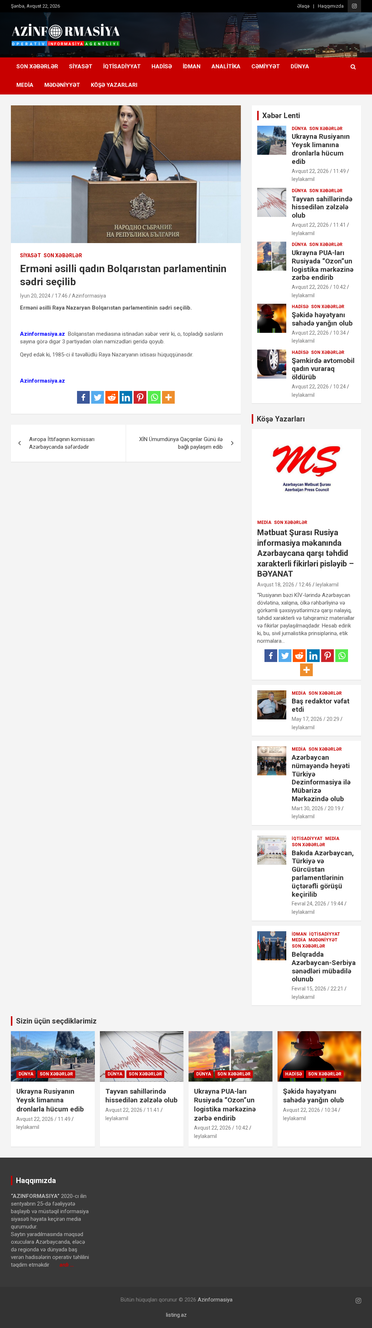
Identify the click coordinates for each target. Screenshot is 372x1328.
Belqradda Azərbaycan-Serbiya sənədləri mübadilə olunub (324, 966)
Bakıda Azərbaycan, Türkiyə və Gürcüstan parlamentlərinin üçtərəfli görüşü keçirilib (323, 874)
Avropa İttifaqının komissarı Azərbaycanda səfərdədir (61, 443)
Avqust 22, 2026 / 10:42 (319, 287)
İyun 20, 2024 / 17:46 (44, 296)
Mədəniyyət (62, 85)
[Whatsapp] (154, 397)
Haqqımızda (331, 6)
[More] (168, 397)
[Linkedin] (126, 397)
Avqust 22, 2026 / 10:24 (319, 386)
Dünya (300, 66)
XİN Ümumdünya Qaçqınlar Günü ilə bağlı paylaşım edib (181, 443)
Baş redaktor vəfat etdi (320, 705)
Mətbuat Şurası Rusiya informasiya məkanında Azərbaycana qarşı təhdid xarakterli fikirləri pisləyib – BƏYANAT (305, 553)
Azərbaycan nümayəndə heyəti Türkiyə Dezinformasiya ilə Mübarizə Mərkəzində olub (321, 778)
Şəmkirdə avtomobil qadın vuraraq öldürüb (323, 369)
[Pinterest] (140, 397)
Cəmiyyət (265, 66)
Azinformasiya (89, 296)
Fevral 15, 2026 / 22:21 (317, 989)
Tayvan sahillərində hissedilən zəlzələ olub (322, 207)
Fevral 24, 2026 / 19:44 (317, 904)
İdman (192, 66)
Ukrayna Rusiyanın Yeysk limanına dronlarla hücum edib (321, 148)
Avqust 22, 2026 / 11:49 (319, 171)
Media (24, 85)
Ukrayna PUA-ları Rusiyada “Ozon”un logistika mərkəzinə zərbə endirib (322, 265)
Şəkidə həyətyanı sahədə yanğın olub (322, 319)
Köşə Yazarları (114, 85)
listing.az (176, 1315)
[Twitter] (97, 397)
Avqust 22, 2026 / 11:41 (319, 225)
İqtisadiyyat (122, 66)
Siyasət (80, 66)
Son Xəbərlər (37, 66)
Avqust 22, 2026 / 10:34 (319, 333)
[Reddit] (111, 397)
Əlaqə (303, 6)
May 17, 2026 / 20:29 (315, 719)
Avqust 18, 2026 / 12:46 (284, 585)
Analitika (225, 66)
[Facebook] (83, 397)
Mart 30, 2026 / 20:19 (316, 808)
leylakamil (303, 179)
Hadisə (161, 66)
